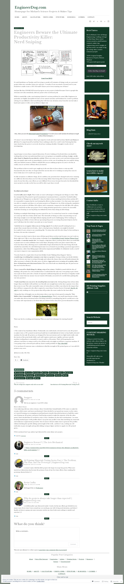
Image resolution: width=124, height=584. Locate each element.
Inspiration (19, 369)
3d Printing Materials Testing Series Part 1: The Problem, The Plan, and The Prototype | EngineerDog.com (50, 461)
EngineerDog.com (30, 7)
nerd (66, 375)
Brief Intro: (92, 30)
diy (62, 372)
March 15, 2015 (19, 28)
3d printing (19, 372)
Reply (46, 438)
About (31, 559)
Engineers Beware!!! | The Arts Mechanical (43, 442)
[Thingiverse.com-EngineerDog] (105, 21)
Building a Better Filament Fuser (99, 251)
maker (59, 375)
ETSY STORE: (60, 17)
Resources (90, 559)
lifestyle (50, 375)
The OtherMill (62, 343)
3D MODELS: (71, 17)
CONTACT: (91, 17)
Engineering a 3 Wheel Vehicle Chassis (98, 270)
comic (45, 372)
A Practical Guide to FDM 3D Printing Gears (98, 235)
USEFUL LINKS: (48, 17)
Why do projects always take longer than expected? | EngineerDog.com (48, 499)
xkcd (37, 378)
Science (55, 561)
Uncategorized (65, 561)
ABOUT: (24, 17)
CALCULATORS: (35, 17)
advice (29, 372)
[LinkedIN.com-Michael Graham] (108, 21)
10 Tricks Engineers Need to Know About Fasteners (99, 230)
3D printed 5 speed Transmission (38, 134)
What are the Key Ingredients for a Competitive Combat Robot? (97, 241)
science (30, 378)
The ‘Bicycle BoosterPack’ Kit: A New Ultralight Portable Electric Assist (99, 266)
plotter (62, 559)
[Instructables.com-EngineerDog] (97, 21)
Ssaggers (28, 397)
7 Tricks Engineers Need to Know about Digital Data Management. (99, 275)
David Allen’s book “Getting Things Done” (65, 238)
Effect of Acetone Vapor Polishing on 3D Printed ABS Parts (98, 257)
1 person (23, 436)
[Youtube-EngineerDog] (101, 21)
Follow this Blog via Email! (96, 71)
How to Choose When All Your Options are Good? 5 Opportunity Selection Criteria (99, 246)
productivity (20, 378)
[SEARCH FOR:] (97, 322)
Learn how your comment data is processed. (52, 550)
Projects (81, 559)
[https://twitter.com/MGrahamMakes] (94, 21)
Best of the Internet (41, 559)
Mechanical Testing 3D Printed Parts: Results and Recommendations (99, 261)
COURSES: (81, 17)
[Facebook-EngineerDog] (90, 21)
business (37, 372)
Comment (73, 544)
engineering (20, 375)
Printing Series (72, 559)
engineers (30, 375)
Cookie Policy (41, 581)
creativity (54, 372)
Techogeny (39, 488)
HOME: (17, 17)
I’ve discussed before (45, 296)
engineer (69, 372)
